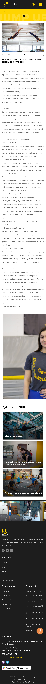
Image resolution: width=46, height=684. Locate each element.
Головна (5, 563)
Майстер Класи (7, 580)
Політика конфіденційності (23, 679)
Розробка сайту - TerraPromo (23, 682)
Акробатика (6, 609)
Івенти (4, 571)
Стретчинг (5, 591)
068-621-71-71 (9, 654)
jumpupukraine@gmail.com (12, 657)
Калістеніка (6, 596)
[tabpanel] (23, 426)
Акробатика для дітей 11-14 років (34, 601)
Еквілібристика (7, 604)
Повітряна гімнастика (9, 600)
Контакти (5, 576)
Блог (3, 567)
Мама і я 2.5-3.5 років (34, 630)
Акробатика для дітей (34, 596)
